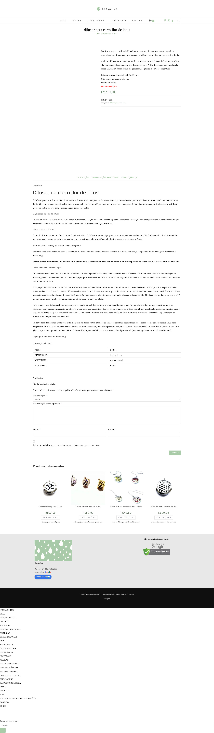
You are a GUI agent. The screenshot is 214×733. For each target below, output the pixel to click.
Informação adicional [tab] (105, 177)
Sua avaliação (40, 395)
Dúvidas (82, 595)
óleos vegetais (8, 648)
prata (115, 33)
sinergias (5, 633)
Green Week (131, 522)
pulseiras (5, 625)
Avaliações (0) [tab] (129, 177)
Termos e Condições (108, 595)
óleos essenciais (8, 637)
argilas (4, 660)
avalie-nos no (41, 576)
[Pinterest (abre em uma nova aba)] (165, 20)
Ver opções (50, 517)
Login (3, 706)
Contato (4, 702)
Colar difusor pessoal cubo (88, 506)
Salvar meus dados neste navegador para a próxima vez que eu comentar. (66, 445)
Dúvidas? (5, 691)
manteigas (5, 656)
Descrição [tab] (83, 177)
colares (43, 522)
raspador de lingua (10, 683)
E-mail (112, 429)
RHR (2, 641)
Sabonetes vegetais (10, 675)
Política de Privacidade (93, 595)
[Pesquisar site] (178, 20)
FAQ (2, 694)
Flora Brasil (6, 645)
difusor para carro (116, 103)
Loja (2, 614)
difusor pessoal (51, 522)
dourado (92, 522)
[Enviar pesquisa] (3, 730)
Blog (2, 687)
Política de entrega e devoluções (18, 698)
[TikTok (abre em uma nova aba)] (173, 20)
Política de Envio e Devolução (125, 595)
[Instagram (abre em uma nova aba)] (169, 20)
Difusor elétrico (9, 668)
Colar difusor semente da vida (164, 506)
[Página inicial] (98, 33)
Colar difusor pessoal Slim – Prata (126, 506)
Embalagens (6, 679)
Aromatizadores (8, 671)
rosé (101, 522)
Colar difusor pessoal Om (50, 506)
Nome (36, 429)
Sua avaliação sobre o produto (47, 403)
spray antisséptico (9, 664)
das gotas (39, 563)
